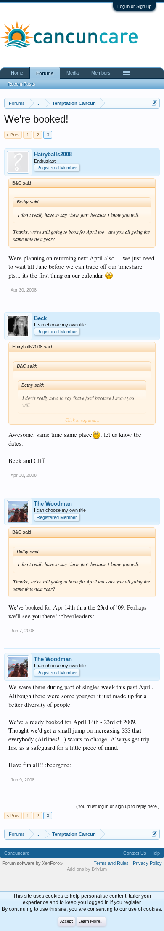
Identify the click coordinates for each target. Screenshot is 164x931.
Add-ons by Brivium (87, 869)
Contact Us (134, 853)
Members (101, 72)
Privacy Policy (147, 863)
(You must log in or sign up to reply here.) (118, 806)
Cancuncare (16, 853)
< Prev (13, 134)
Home (17, 72)
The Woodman (53, 503)
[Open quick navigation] (154, 103)
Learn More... (91, 921)
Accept (66, 921)
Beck (40, 318)
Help (155, 853)
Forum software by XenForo (32, 863)
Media (72, 72)
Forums (44, 73)
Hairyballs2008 (53, 154)
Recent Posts (21, 83)
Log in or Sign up (134, 6)
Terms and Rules (111, 863)
